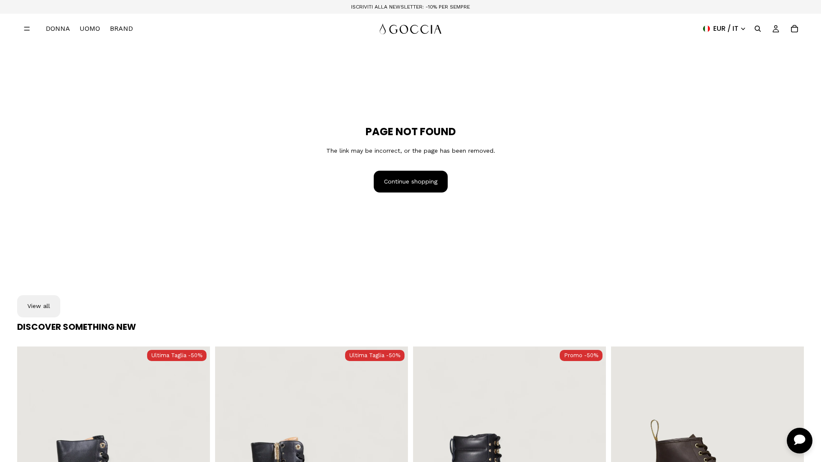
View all (38, 305)
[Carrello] (794, 28)
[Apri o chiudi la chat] (799, 440)
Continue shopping (410, 181)
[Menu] (27, 28)
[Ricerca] (757, 28)
